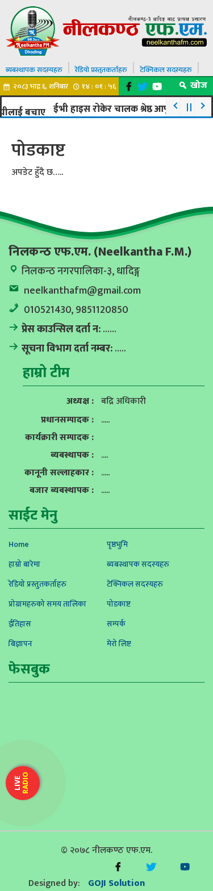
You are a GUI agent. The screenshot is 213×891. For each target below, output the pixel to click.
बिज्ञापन (20, 643)
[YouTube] (157, 86)
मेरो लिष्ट (119, 643)
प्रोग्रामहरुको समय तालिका (47, 603)
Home (19, 544)
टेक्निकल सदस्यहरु (166, 70)
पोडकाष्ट (119, 603)
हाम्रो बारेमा (24, 564)
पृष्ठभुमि (117, 544)
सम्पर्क (116, 623)
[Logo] (106, 30)
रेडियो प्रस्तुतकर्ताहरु (101, 70)
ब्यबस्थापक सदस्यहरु (34, 70)
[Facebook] (128, 86)
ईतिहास (20, 623)
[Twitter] (142, 86)
